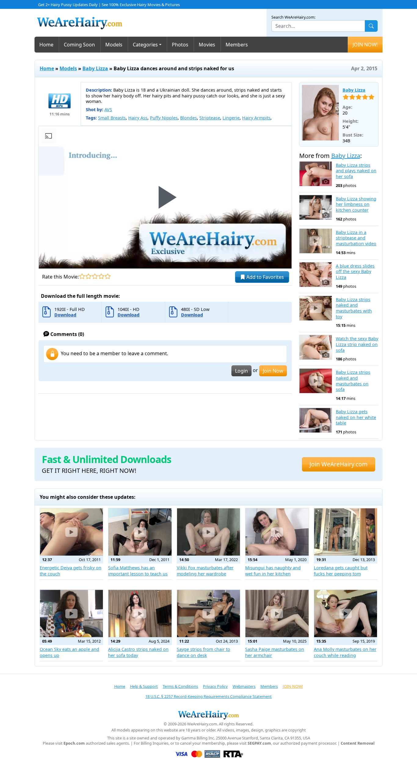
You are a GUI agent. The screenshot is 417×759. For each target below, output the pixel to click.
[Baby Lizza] (320, 112)
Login (241, 370)
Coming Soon (79, 44)
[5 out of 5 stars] (107, 276)
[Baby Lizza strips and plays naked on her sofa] (315, 173)
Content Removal (358, 743)
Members (237, 44)
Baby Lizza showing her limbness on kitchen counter (356, 204)
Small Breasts (112, 118)
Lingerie (231, 118)
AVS (108, 109)
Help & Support (144, 686)
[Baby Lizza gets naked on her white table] (315, 420)
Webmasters (244, 686)
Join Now (273, 370)
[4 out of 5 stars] (101, 276)
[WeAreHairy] (208, 715)
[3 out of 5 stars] (95, 276)
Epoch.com (74, 743)
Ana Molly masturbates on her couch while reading (345, 652)
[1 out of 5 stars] (82, 276)
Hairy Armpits (256, 118)
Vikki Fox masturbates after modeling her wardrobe (205, 571)
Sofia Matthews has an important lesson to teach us (138, 571)
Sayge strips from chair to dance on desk (203, 652)
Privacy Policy (215, 686)
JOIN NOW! (365, 44)
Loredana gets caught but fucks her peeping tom (341, 571)
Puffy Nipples (164, 118)
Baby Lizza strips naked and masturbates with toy (354, 308)
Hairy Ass (137, 118)
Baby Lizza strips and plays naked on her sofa (356, 170)
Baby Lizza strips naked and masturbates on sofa (353, 381)
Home (46, 44)
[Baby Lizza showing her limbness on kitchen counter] (315, 207)
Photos (180, 44)
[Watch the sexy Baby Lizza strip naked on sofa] (315, 347)
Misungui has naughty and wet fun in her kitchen (273, 571)
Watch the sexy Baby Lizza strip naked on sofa (357, 344)
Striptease (209, 118)
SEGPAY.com (259, 743)
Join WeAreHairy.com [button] (339, 464)
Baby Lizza (95, 68)
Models (113, 44)
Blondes (188, 118)
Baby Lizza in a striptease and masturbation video (356, 238)
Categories (145, 44)
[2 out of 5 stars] (88, 276)
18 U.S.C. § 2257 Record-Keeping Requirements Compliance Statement (208, 696)
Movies (207, 44)
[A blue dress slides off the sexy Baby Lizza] (315, 274)
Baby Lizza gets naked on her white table (356, 417)
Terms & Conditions (180, 686)
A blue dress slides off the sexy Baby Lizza (355, 271)
